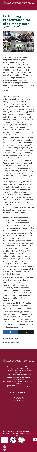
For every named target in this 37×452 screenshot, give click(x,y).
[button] (29, 7)
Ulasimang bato (14, 342)
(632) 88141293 (11, 386)
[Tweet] (26, 332)
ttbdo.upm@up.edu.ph (26, 386)
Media (16, 338)
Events (12, 338)
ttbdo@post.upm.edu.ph (14, 327)
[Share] (10, 332)
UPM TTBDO (19, 27)
